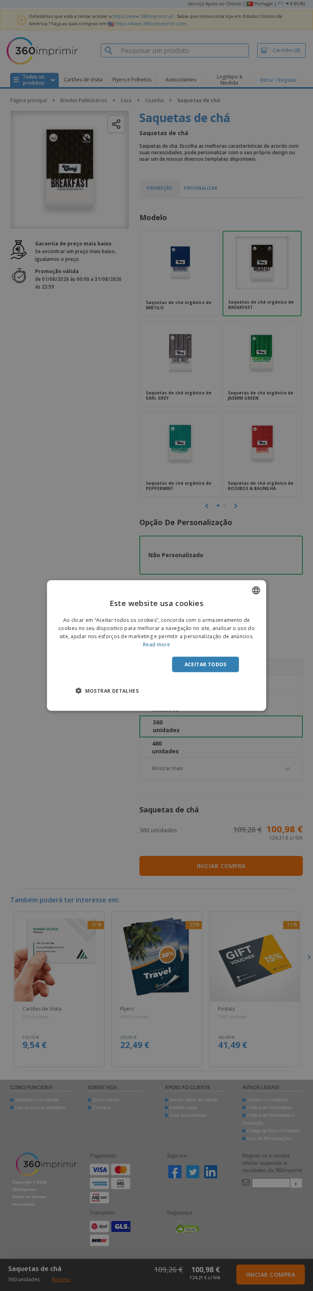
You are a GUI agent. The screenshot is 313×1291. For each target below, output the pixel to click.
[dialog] (156, 645)
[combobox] (256, 590)
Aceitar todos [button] (206, 664)
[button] (107, 690)
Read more (156, 644)
